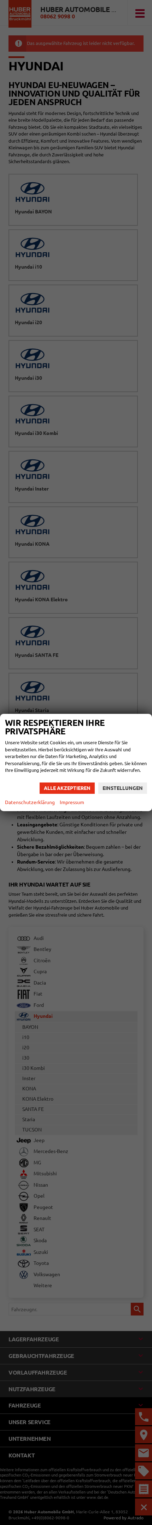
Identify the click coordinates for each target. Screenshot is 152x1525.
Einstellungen (123, 788)
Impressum (72, 802)
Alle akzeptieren (67, 788)
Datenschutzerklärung (30, 802)
